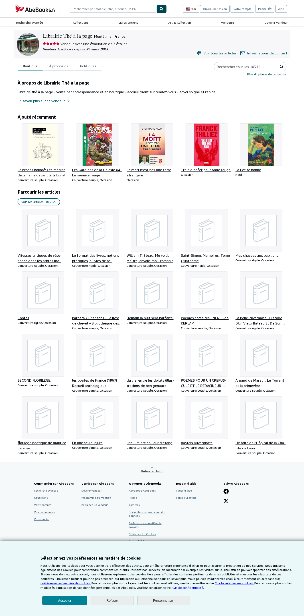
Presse (133, 497)
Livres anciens (128, 22)
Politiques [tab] (88, 66)
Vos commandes (44, 512)
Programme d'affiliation (96, 497)
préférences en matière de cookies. (66, 583)
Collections (81, 22)
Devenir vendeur (276, 22)
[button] (281, 66)
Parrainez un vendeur (94, 504)
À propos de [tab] (59, 66)
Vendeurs (228, 22)
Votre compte (242, 9)
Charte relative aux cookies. (234, 583)
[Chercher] (161, 9)
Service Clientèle (186, 497)
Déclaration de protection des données (147, 513)
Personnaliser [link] (163, 600)
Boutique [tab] (30, 66)
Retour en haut (152, 471)
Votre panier (41, 519)
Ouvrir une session (215, 9)
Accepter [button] (64, 600)
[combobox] (113, 9)
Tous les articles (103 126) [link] (38, 202)
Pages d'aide (184, 490)
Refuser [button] (112, 600)
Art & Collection (179, 22)
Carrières (134, 504)
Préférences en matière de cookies (145, 525)
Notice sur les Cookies (142, 534)
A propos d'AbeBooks (142, 490)
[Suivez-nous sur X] (226, 501)
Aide (281, 9)
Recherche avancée (29, 22)
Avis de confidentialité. (188, 587)
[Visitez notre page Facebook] (226, 492)
